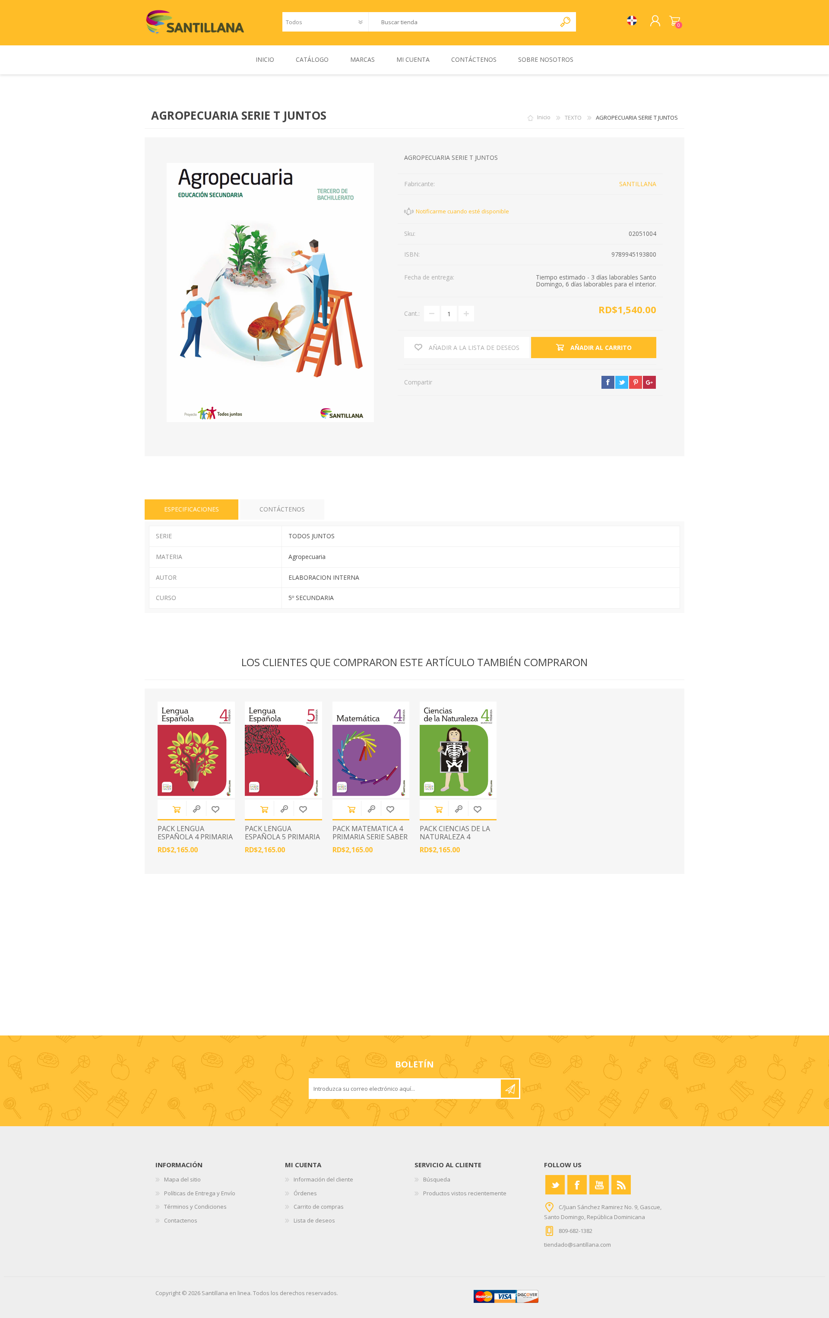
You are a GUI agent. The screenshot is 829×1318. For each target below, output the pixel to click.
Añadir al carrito (176, 809)
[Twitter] (555, 1184)
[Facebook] (577, 1184)
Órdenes (305, 1193)
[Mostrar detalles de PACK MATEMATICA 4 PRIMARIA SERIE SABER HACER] (371, 750)
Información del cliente (323, 1179)
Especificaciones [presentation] (191, 509)
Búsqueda (436, 1179)
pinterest (635, 382)
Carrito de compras (674, 21)
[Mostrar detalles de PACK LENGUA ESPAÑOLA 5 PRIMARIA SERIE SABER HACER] (283, 750)
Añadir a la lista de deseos (215, 809)
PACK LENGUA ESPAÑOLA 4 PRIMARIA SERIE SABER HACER (195, 837)
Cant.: (412, 313)
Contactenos (180, 1220)
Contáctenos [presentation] (282, 509)
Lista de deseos (314, 1220)
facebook (607, 382)
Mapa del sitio (182, 1179)
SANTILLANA (637, 184)
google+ (649, 382)
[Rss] (621, 1184)
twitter (621, 382)
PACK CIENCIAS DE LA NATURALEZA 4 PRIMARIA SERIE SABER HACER (457, 841)
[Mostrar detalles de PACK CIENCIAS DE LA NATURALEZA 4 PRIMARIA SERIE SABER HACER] (458, 750)
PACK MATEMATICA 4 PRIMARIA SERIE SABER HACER (370, 837)
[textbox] (462, 22)
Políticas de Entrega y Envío (199, 1193)
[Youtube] (599, 1184)
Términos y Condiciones (195, 1206)
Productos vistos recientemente (464, 1193)
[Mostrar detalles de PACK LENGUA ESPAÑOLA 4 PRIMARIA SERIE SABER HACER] (196, 750)
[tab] (191, 509)
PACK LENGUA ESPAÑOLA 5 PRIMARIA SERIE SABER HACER (282, 837)
